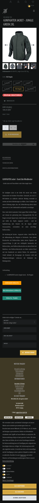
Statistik (8, 469)
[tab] (6, 158)
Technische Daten (7, 163)
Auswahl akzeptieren (19, 498)
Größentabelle (19, 388)
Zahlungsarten (19, 373)
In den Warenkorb (13, 134)
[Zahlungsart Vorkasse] (29, 417)
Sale (19, 393)
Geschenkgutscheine (19, 390)
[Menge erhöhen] (11, 127)
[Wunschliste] (33, 2)
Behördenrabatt (19, 376)
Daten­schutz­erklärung (8, 461)
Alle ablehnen (19, 492)
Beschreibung (6, 158)
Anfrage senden (29, 352)
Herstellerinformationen (10, 168)
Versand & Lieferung (19, 369)
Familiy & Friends (19, 386)
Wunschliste (10, 101)
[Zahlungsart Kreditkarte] (19, 417)
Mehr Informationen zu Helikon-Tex (12, 290)
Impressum (23, 455)
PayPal (8, 474)
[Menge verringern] (15, 127)
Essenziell (8, 466)
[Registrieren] (18, 2)
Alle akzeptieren (19, 486)
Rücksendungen (19, 371)
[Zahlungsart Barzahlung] (8, 417)
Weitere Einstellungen (8, 480)
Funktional (9, 477)
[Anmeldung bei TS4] (11, 2)
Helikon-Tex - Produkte (12, 298)
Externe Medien (10, 471)
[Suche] (25, 2)
